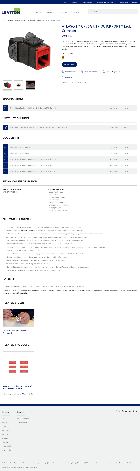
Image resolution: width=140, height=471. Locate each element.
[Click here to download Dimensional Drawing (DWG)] (5, 147)
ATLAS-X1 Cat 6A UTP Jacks (53, 20)
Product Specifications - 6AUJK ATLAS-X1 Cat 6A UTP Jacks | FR (32, 171)
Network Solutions (20, 20)
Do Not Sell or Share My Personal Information (15, 463)
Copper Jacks (40, 20)
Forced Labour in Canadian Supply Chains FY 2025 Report (117, 463)
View (126, 108)
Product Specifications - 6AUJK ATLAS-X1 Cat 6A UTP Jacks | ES (32, 165)
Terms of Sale (62, 463)
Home (4, 20)
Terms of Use (52, 463)
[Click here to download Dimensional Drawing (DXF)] (5, 153)
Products (10, 20)
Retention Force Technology (23, 230)
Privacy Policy (72, 463)
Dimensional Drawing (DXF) (20, 153)
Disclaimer (80, 463)
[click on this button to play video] (30, 85)
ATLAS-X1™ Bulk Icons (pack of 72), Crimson (17, 387)
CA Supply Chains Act (91, 463)
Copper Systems (31, 20)
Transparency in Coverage (39, 463)
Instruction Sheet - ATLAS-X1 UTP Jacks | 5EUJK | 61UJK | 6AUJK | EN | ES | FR (38, 127)
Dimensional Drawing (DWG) (20, 147)
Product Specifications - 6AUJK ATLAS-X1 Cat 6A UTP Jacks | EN (33, 108)
